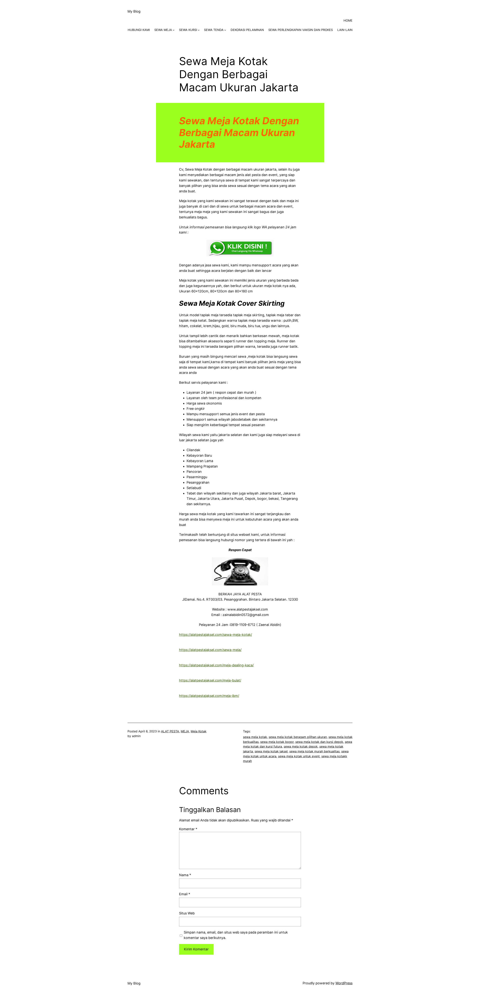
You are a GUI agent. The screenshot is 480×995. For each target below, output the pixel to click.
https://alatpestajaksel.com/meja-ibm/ (209, 696)
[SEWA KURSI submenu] (199, 30)
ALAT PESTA (170, 731)
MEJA (185, 731)
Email (184, 894)
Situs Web (187, 913)
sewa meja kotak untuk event (299, 756)
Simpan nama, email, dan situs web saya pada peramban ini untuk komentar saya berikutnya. (236, 935)
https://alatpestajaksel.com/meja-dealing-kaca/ (216, 665)
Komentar (188, 829)
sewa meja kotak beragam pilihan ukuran (298, 737)
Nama (185, 875)
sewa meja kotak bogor (277, 742)
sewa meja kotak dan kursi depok (319, 742)
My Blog (134, 11)
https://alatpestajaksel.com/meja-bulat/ (210, 680)
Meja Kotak (198, 731)
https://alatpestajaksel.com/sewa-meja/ (210, 650)
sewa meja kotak (255, 737)
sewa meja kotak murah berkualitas (314, 751)
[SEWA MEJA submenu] (174, 30)
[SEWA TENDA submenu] (225, 30)
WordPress (343, 983)
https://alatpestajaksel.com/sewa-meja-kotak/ (215, 635)
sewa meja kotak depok (301, 746)
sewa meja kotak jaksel (271, 751)
